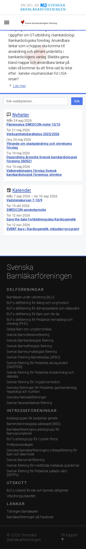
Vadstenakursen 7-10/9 (24, 200)
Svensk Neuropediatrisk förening (29, 403)
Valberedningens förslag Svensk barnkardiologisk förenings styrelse (34, 173)
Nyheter (20, 114)
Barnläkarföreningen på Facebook (30, 517)
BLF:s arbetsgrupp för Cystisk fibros (32, 439)
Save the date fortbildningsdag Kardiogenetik (41, 219)
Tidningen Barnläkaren (22, 511)
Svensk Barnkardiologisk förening (30, 340)
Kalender (21, 190)
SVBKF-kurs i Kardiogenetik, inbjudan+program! (42, 229)
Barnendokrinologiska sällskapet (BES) (34, 424)
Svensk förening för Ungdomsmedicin (33, 382)
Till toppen (69, 537)
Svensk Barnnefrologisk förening (29, 346)
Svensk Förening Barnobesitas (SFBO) (33, 357)
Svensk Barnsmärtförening (25, 460)
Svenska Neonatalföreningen (27, 397)
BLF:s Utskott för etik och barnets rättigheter (37, 490)
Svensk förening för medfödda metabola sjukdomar (43, 465)
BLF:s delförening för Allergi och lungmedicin (38, 303)
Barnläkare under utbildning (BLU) (30, 297)
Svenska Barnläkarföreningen (39, 271)
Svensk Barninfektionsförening (28, 335)
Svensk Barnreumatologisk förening (32, 352)
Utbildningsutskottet (21, 496)
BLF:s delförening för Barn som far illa (33, 314)
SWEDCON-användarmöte (26, 210)
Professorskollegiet (20, 445)
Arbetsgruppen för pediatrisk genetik (32, 418)
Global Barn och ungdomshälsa (29, 329)
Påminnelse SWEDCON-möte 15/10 (33, 124)
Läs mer (19, 86)
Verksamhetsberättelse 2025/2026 (32, 134)
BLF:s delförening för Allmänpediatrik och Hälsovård (43, 308)
